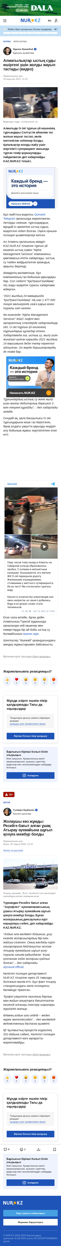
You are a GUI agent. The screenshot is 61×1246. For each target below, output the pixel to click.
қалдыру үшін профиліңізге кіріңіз (27, 723)
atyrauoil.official (13, 967)
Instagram (32, 775)
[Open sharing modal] (38, 1149)
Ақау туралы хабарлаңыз (30, 1213)
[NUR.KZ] (30, 20)
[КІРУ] (56, 20)
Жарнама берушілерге (30, 1222)
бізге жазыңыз (41, 656)
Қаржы (7, 41)
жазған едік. (31, 633)
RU (49, 20)
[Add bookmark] (54, 1149)
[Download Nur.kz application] (30, 8)
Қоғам (6, 802)
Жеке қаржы (20, 41)
